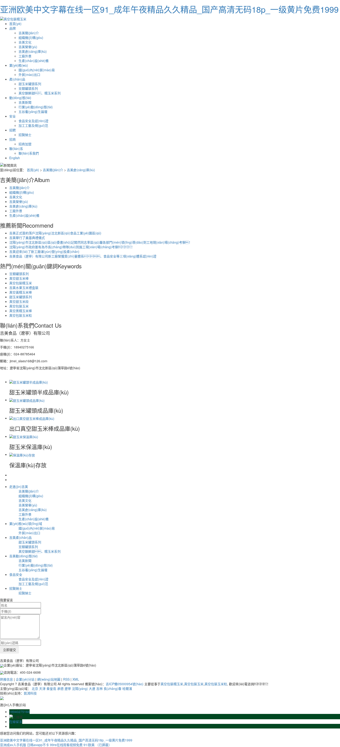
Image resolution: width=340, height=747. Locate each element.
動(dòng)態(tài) (20, 97)
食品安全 (15, 574)
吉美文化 (25, 42)
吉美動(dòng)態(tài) (23, 556)
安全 (12, 116)
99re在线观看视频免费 (66, 744)
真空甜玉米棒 (19, 278)
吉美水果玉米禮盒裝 (23, 287)
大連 (92, 688)
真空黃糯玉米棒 (20, 292)
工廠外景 (25, 56)
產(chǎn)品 (17, 79)
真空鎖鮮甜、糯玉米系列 (40, 551)
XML (75, 679)
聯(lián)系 (16, 148)
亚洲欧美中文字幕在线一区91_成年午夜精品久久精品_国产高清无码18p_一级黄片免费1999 (169, 9)
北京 (35, 688)
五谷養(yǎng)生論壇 (33, 111)
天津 (42, 688)
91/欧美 (89, 744)
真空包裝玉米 (19, 306)
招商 (12, 139)
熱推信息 (6, 679)
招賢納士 (25, 134)
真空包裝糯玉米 (20, 283)
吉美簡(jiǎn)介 (29, 33)
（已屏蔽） (104, 744)
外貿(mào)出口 (29, 74)
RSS (66, 679)
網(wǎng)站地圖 (48, 679)
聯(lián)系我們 (29, 153)
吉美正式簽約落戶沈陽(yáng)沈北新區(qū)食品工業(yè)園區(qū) (55, 233)
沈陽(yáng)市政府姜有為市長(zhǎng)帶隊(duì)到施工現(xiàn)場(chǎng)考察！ (71, 247)
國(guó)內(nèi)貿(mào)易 (37, 70)
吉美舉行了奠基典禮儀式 (27, 237)
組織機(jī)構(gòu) (31, 37)
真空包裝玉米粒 (20, 315)
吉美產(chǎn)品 (20, 537)
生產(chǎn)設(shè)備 (34, 60)
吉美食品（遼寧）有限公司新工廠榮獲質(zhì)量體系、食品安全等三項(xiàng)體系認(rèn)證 (82, 256)
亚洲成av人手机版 (13, 744)
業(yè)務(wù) (18, 65)
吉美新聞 (25, 102)
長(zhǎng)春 (112, 688)
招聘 (12, 130)
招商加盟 (25, 144)
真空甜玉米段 (19, 301)
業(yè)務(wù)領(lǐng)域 (25, 523)
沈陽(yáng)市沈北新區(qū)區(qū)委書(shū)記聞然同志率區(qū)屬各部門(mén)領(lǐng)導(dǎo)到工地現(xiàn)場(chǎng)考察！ (100, 242)
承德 (60, 688)
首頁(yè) (15, 23)
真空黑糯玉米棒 (20, 310)
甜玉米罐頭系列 (30, 83)
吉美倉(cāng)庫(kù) (33, 51)
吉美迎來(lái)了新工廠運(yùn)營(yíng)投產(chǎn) (44, 251)
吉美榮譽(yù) (28, 46)
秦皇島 (51, 688)
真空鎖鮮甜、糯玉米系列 (40, 93)
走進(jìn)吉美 (18, 486)
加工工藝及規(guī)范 (33, 125)
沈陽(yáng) (80, 688)
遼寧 (68, 688)
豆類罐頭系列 (28, 88)
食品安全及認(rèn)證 (33, 120)
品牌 (12, 28)
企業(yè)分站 (25, 679)
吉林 (99, 688)
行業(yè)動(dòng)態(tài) (36, 107)
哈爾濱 (127, 688)
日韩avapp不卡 (38, 744)
